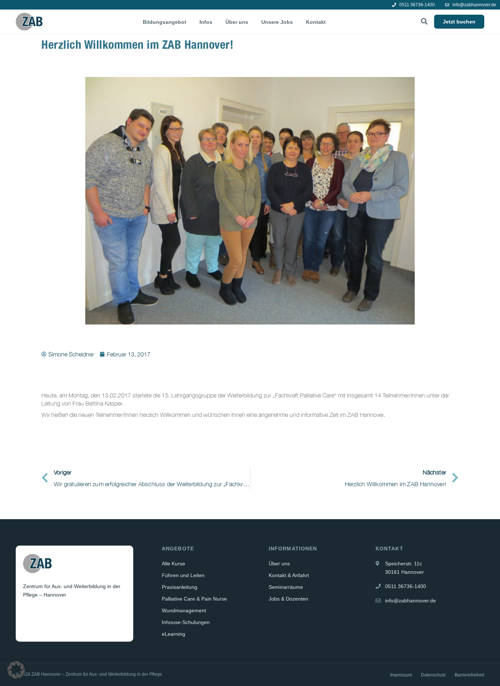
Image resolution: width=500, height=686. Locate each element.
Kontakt (316, 22)
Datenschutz (433, 675)
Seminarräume (286, 587)
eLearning (173, 634)
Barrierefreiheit (469, 675)
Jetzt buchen (459, 22)
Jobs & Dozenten (288, 599)
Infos (205, 22)
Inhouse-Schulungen (186, 622)
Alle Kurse (173, 563)
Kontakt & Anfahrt (289, 575)
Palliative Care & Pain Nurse (194, 599)
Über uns (236, 22)
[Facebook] (29, 612)
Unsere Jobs (277, 22)
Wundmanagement (184, 610)
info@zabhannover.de (473, 4)
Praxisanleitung (179, 587)
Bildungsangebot (164, 22)
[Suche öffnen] (424, 21)
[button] (16, 670)
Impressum (401, 675)
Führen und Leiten (183, 575)
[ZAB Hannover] (29, 21)
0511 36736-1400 (416, 4)
